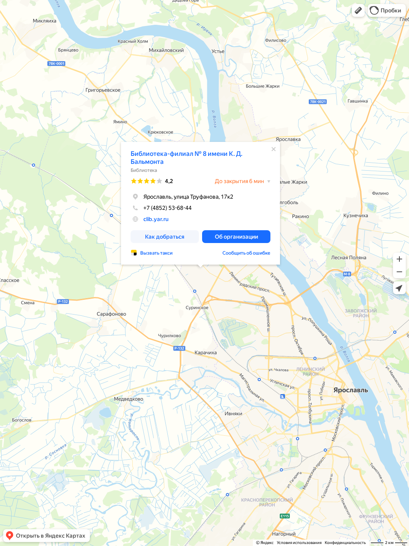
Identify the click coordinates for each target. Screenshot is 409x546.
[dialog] (200, 203)
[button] (358, 10)
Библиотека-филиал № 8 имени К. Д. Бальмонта (186, 157)
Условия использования (299, 542)
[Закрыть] (273, 149)
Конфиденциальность (345, 542)
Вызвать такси (156, 253)
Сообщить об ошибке (246, 253)
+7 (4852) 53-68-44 (167, 208)
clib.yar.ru (156, 219)
